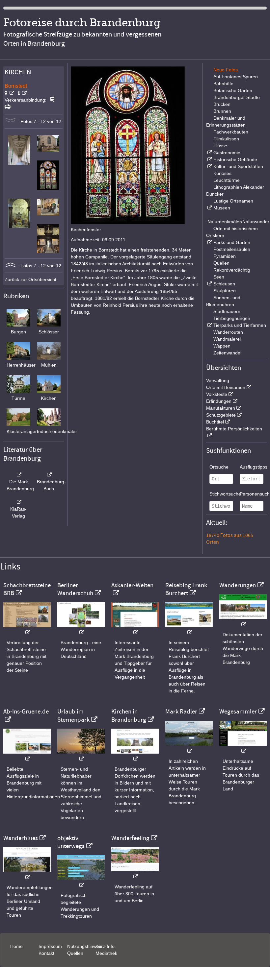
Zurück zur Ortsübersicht (30, 279)
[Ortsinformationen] (22, 93)
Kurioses (222, 173)
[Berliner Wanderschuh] (81, 629)
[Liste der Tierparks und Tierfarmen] (209, 325)
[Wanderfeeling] (135, 873)
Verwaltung (217, 380)
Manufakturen (220, 408)
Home (16, 946)
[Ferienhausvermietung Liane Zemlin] (81, 755)
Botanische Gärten (232, 90)
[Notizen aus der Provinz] (189, 747)
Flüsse (220, 145)
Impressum (50, 946)
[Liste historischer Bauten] (209, 159)
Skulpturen (224, 290)
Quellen (221, 263)
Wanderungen (237, 585)
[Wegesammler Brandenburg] (243, 747)
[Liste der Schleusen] (209, 283)
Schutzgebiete (221, 415)
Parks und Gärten (231, 242)
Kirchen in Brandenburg (128, 715)
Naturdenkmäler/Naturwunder (238, 221)
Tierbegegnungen (231, 318)
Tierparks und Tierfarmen (239, 325)
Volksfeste (216, 394)
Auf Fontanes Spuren (235, 76)
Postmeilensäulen (231, 249)
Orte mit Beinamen (225, 387)
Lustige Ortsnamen (233, 201)
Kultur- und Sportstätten (238, 166)
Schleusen (224, 283)
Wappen (221, 346)
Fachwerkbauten (230, 131)
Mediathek (106, 953)
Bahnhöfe (223, 83)
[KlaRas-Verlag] (18, 502)
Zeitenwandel (227, 352)
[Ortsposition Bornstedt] (9, 93)
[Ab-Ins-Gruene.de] (27, 755)
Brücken (221, 104)
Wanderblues (20, 838)
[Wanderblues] (27, 874)
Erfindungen (218, 401)
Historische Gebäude (235, 159)
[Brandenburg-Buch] (49, 474)
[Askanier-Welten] (135, 629)
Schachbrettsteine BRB (27, 589)
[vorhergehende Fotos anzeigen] (10, 265)
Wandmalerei (227, 339)
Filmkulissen (226, 138)
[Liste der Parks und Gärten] (209, 242)
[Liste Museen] (209, 207)
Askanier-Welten (132, 585)
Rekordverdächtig (231, 270)
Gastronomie (226, 152)
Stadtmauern (226, 311)
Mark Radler (181, 711)
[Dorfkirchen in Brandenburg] (135, 755)
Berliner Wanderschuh (75, 589)
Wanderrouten (228, 332)
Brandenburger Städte (236, 97)
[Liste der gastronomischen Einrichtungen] (209, 152)
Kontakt (46, 953)
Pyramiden (224, 256)
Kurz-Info (105, 946)
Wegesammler (238, 711)
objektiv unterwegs (71, 842)
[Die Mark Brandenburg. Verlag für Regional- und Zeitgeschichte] (18, 474)
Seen (218, 276)
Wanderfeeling (130, 838)
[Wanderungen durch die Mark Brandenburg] (243, 621)
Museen (221, 207)
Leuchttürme (226, 180)
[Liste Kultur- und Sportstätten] (209, 166)
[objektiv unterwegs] (81, 882)
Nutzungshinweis (84, 946)
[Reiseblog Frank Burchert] (189, 629)
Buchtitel (215, 421)
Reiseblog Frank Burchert (186, 589)
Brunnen (222, 111)
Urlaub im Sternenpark (73, 715)
